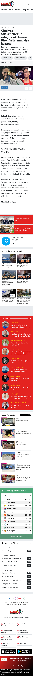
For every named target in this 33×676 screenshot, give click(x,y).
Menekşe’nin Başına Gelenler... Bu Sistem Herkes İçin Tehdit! (20, 335)
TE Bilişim (21, 666)
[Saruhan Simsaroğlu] (5, 342)
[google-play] (25, 652)
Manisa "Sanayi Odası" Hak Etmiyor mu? (19, 344)
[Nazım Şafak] (5, 351)
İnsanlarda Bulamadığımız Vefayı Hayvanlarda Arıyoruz (20, 326)
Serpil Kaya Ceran (16, 367)
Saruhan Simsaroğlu (18, 340)
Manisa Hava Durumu (22, 625)
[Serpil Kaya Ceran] (5, 369)
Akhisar (17, 10)
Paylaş (5, 87)
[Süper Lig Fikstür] (30, 543)
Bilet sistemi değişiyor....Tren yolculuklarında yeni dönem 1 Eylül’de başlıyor (7, 282)
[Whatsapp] (23, 598)
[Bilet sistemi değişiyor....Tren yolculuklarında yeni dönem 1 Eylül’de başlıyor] (9, 274)
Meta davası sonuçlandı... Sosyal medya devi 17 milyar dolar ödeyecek (9, 300)
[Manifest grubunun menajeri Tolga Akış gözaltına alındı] (24, 274)
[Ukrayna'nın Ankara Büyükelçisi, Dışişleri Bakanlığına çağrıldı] (9, 258)
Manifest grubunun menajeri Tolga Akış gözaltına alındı (22, 281)
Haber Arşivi (23, 643)
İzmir (11, 10)
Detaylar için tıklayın (16, 536)
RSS (5, 659)
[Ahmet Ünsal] (5, 378)
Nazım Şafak (14, 349)
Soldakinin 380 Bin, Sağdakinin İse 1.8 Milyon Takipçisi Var (20, 397)
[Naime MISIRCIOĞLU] (5, 360)
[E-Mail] (13, 243)
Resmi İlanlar (22, 604)
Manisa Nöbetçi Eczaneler (7, 625)
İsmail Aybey (14, 322)
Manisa (4, 10)
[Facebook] (9, 598)
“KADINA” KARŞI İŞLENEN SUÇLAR (19, 406)
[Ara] (28, 4)
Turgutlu (26, 10)
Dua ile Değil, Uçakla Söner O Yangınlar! (20, 388)
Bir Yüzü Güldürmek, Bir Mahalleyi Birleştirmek (18, 370)
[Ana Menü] (30, 4)
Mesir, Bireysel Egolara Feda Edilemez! (19, 379)
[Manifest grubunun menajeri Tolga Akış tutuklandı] (24, 258)
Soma (15, 604)
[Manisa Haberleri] (8, 3)
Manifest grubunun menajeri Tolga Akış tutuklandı (22, 265)
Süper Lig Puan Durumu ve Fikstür (6, 638)
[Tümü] (30, 318)
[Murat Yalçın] (5, 334)
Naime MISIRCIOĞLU (17, 358)
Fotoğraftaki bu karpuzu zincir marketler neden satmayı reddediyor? (20, 353)
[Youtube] (19, 598)
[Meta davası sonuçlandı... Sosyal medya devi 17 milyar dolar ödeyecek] (9, 293)
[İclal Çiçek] (6, 241)
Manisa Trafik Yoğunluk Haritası (22, 631)
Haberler (4, 27)
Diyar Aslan (14, 394)
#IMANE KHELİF (7, 58)
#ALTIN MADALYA (20, 58)
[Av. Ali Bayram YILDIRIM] (5, 405)
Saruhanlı (10, 604)
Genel (12, 27)
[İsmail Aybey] (5, 325)
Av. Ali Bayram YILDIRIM (18, 403)
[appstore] (8, 652)
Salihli (26, 602)
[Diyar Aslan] (5, 396)
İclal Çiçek (15, 239)
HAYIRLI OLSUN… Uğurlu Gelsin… (19, 362)
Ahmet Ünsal (15, 376)
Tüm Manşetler (23, 637)
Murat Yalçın (15, 331)
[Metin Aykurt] (5, 387)
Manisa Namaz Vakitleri (6, 631)
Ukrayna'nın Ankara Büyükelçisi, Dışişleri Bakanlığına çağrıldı (7, 265)
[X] (13, 598)
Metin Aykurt (15, 385)
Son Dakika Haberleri (5, 644)
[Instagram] (16, 598)
